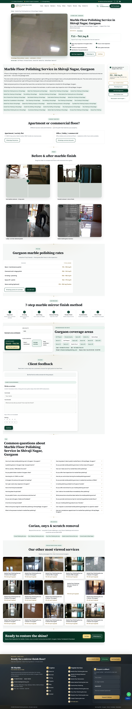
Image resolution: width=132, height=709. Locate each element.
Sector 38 (90, 340)
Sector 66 (78, 337)
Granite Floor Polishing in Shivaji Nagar (79, 91)
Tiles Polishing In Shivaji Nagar (89, 106)
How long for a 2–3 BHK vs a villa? (14, 476)
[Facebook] (115, 1)
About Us (47, 6)
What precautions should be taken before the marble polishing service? (76, 495)
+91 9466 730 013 (78, 347)
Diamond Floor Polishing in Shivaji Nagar (59, 91)
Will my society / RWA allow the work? (15, 468)
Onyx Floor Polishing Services (53, 536)
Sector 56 (83, 344)
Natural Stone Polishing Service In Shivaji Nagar (15, 110)
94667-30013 (27, 679)
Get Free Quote (115, 6)
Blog (80, 6)
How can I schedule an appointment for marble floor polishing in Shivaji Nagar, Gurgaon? (77, 511)
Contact (51, 694)
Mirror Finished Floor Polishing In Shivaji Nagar (14, 97)
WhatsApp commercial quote (66, 140)
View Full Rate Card (118, 94)
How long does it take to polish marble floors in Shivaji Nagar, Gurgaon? (75, 461)
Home (41, 6)
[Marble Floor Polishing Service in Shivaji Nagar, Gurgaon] (39, 35)
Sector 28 (74, 340)
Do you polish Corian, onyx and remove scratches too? (20, 495)
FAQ (50, 691)
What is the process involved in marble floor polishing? (20, 510)
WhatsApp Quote (118, 86)
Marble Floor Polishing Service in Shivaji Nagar (14, 91)
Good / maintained (26, 343)
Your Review (8, 399)
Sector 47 (58, 340)
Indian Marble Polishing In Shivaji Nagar (57, 97)
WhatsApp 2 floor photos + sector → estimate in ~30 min (26, 58)
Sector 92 (82, 340)
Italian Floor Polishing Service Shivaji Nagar (37, 91)
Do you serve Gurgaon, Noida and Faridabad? (17, 499)
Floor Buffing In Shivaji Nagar (30, 94)
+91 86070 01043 (64, 347)
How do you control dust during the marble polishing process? (73, 476)
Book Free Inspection (12, 347)
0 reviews (80, 31)
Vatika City (86, 337)
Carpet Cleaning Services (78, 698)
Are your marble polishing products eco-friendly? (69, 503)
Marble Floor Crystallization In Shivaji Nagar (14, 100)
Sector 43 (66, 344)
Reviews (75, 6)
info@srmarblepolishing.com (68, 350)
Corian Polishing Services (20, 536)
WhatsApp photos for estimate (14, 289)
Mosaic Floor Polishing (96, 110)
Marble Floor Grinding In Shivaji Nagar (76, 97)
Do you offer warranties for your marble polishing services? (72, 487)
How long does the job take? (13, 491)
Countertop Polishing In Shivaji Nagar (36, 110)
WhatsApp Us (90, 54)
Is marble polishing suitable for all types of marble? (70, 484)
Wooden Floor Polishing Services (79, 695)
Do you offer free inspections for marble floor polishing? (71, 472)
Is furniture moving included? (13, 503)
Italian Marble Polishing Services (79, 682)
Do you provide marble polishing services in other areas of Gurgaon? (75, 465)
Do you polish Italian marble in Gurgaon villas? (18, 472)
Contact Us (85, 6)
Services (52, 6)
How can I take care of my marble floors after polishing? (71, 468)
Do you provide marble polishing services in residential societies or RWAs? (76, 480)
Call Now (100, 54)
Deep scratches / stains (46, 343)
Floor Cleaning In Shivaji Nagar (33, 100)
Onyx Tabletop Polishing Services (36, 536)
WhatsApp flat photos (12, 140)
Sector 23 (58, 344)
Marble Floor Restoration (77, 679)
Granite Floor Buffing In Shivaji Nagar (32, 106)
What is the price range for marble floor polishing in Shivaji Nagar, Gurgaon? (26, 506)
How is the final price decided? (13, 487)
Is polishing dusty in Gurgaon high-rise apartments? (19, 465)
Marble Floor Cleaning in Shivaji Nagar (12, 94)
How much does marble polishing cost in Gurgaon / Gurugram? (22, 461)
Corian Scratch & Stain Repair (87, 536)
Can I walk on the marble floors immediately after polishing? (72, 491)
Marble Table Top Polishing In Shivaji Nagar (58, 110)
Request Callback (107, 697)
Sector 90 (98, 340)
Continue (8, 428)
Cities (63, 6)
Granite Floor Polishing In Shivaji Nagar (13, 106)
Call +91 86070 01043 (118, 83)
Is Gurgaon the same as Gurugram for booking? (18, 480)
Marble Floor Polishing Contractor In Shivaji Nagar (58, 103)
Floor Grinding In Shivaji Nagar (82, 100)
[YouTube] (120, 1)
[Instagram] (117, 1)
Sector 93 (90, 344)
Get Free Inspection (77, 54)
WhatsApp (105, 659)
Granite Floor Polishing (77, 685)
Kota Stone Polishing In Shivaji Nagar (47, 94)
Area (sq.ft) (25, 328)
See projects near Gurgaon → (118, 98)
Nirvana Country (69, 337)
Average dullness (35, 343)
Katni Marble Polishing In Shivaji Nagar (36, 97)
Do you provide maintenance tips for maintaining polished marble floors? (76, 499)
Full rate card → (75, 701)
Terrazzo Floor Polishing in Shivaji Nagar (79, 110)
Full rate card (30, 289)
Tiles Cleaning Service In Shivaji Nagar (71, 106)
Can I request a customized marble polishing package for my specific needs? (77, 506)
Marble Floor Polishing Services (79, 671)
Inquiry (128, 698)
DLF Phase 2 (59, 337)
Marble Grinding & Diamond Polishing (78, 675)
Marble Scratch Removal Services (70, 536)
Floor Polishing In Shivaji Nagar (65, 100)
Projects (69, 6)
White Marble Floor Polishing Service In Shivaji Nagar (71, 94)
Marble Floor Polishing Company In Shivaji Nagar (33, 103)
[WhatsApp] (129, 694)
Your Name (7, 393)
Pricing (59, 6)
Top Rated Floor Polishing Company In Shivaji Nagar (84, 103)
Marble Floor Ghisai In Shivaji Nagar (12, 103)
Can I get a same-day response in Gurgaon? (17, 484)
